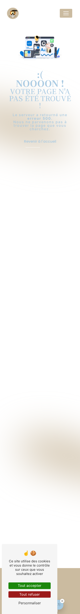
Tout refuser (29, 594)
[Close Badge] (62, 601)
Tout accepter (29, 585)
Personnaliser (29, 603)
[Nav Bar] (66, 13)
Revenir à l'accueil (40, 141)
